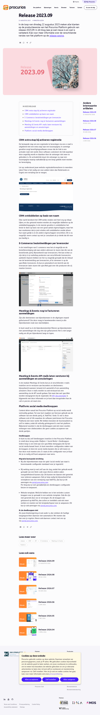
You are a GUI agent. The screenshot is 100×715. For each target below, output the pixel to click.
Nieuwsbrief (70, 677)
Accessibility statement (10, 707)
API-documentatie (59, 396)
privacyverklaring (55, 674)
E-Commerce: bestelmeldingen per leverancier (43, 117)
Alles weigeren (69, 679)
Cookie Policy (36, 704)
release (23, 541)
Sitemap (22, 707)
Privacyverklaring (24, 704)
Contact (80, 7)
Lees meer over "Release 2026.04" (46, 630)
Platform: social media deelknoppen (39, 130)
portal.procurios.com (40, 482)
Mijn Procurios (90, 2)
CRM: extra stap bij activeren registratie (40, 110)
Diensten (64, 7)
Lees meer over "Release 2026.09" (90, 113)
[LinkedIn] (4, 699)
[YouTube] (8, 699)
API (36, 541)
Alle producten (71, 654)
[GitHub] (12, 699)
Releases (69, 660)
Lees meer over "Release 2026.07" (90, 131)
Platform (23, 545)
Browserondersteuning (74, 689)
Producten (70, 651)
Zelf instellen (51, 679)
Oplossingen (47, 7)
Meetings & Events (57, 541)
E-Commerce (44, 541)
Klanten (37, 651)
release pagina (56, 35)
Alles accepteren (31, 679)
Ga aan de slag (90, 7)
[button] (20, 42)
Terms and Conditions (10, 704)
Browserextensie (72, 687)
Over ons (69, 674)
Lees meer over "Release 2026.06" (90, 139)
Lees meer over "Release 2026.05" (46, 617)
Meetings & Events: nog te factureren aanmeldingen (45, 121)
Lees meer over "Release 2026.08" (90, 122)
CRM (29, 541)
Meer (68, 672)
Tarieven (72, 7)
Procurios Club (39, 687)
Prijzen (69, 657)
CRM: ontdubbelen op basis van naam (39, 114)
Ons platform (37, 7)
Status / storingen (72, 681)
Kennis (56, 7)
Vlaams (77, 2)
